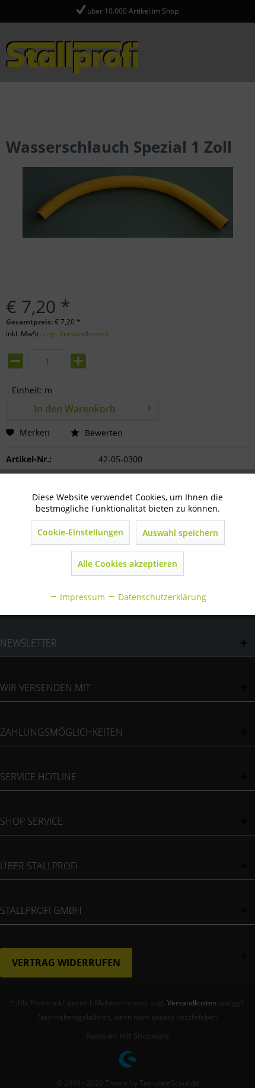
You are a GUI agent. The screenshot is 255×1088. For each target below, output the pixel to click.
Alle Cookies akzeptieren (127, 563)
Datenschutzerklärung (161, 597)
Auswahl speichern (180, 532)
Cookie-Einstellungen (80, 532)
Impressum (81, 597)
